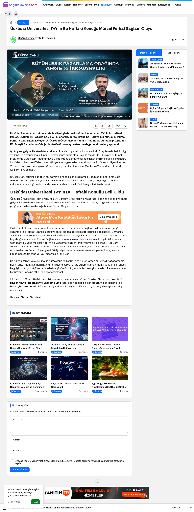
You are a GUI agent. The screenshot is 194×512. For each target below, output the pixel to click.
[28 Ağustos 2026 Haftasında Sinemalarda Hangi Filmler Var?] (161, 63)
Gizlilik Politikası (14, 502)
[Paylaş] (189, 508)
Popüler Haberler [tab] (148, 53)
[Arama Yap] (15, 13)
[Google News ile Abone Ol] (20, 125)
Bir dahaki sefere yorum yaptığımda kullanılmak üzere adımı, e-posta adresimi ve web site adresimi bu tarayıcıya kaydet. (69, 462)
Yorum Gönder (20, 470)
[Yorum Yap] (96, 126)
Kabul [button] (35, 502)
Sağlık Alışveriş (26, 38)
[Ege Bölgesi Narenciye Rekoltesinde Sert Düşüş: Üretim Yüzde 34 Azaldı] (110, 374)
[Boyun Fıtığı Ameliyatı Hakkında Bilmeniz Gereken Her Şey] (161, 123)
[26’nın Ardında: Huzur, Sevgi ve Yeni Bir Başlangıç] (161, 78)
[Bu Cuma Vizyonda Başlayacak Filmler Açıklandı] (161, 93)
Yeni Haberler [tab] (174, 53)
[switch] (8, 13)
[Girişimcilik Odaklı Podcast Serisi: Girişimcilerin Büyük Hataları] (110, 335)
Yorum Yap (177, 508)
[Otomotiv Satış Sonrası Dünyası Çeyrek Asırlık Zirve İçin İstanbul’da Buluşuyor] (69, 335)
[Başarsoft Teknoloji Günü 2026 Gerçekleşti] (69, 374)
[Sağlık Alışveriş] (20, 4)
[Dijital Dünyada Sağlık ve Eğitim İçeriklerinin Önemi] (161, 108)
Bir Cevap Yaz (20, 405)
